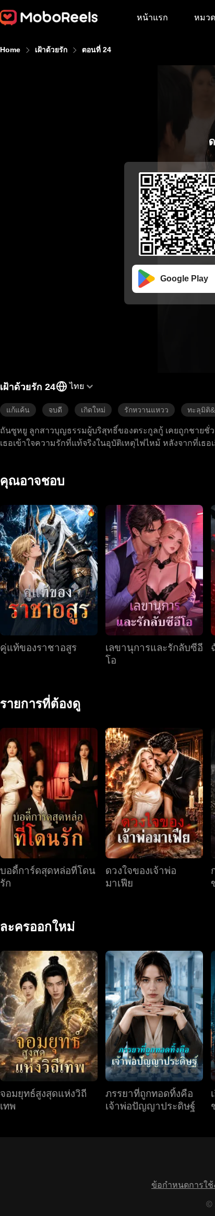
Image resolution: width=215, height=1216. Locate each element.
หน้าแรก (152, 17)
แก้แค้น (18, 410)
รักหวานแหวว (146, 410)
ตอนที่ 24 (96, 49)
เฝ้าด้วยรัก (51, 49)
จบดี (55, 410)
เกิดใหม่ (93, 410)
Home (10, 49)
